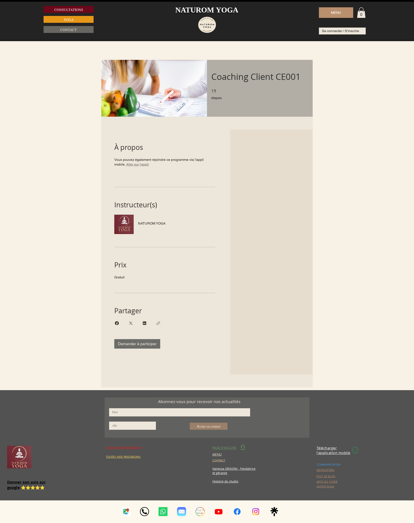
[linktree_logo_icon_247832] (274, 511)
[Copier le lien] (158, 323)
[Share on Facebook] (116, 323)
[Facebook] (237, 511)
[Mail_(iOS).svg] (181, 511)
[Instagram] (255, 511)
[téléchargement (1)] (125, 511)
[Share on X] (130, 323)
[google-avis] (200, 511)
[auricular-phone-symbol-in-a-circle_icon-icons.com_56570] (144, 511)
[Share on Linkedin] (144, 323)
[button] (336, 12)
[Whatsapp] (163, 511)
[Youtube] (218, 511)
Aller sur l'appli (137, 164)
